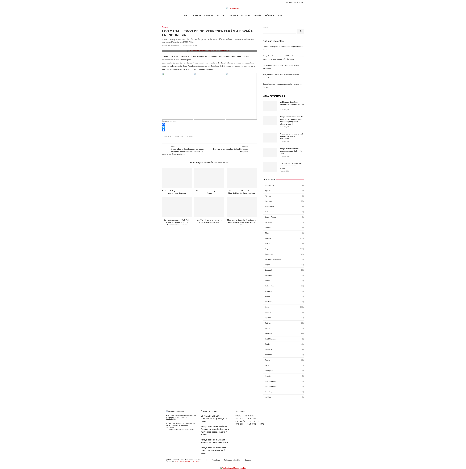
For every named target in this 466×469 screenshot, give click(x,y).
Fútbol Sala (284, 286)
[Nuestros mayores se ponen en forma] (209, 178)
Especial (284, 270)
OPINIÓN (257, 15)
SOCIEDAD (208, 15)
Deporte (190, 137)
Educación (284, 254)
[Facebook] (163, 2)
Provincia (284, 334)
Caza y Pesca (284, 217)
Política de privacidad (232, 460)
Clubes (284, 228)
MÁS (280, 15)
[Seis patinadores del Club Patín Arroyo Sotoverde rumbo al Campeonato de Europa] (177, 207)
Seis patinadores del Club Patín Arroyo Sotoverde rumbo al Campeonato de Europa (177, 222)
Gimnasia (284, 291)
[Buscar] (300, 31)
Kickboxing (284, 302)
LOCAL (185, 15)
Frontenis (284, 275)
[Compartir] (209, 130)
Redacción (175, 45)
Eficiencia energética (284, 259)
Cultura (284, 238)
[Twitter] (165, 2)
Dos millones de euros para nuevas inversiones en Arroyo (291, 165)
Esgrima (284, 265)
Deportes (165, 27)
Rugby (284, 344)
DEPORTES (245, 15)
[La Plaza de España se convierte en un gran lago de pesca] (177, 178)
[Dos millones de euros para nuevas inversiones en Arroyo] (270, 167)
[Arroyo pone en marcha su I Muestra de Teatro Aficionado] (270, 137)
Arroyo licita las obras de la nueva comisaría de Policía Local (291, 151)
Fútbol (284, 281)
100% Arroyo (284, 185)
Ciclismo (284, 222)
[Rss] (174, 2)
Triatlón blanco (284, 381)
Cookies (248, 460)
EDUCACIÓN (233, 15)
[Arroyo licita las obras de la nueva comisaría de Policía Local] (270, 152)
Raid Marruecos (284, 339)
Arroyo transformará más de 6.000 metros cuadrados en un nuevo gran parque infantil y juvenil (291, 120)
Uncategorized (284, 392)
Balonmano (284, 212)
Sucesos (284, 355)
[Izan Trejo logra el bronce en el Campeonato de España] (209, 207)
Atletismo (284, 201)
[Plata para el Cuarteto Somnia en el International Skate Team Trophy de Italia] (242, 207)
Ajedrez (284, 191)
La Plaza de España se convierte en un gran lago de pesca (292, 104)
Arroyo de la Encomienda (173, 137)
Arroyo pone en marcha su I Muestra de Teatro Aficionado (291, 136)
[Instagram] (168, 2)
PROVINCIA (196, 15)
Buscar (266, 27)
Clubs (284, 233)
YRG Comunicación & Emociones (187, 462)
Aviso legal (216, 460)
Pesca (284, 328)
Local (284, 307)
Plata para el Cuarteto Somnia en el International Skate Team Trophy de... (241, 222)
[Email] (171, 2)
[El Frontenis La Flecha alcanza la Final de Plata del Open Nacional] (242, 178)
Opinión (284, 318)
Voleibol (284, 397)
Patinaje (284, 323)
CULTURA (220, 15)
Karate (284, 296)
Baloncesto (284, 206)
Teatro (284, 360)
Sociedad (284, 349)
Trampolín (284, 371)
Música (284, 312)
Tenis (284, 365)
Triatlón (284, 376)
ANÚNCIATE (269, 15)
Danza (284, 243)
